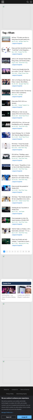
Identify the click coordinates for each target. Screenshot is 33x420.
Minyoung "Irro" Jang (23, 243)
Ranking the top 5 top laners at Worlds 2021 (20, 208)
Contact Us (15, 389)
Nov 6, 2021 (14, 147)
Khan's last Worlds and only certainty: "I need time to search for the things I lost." (21, 240)
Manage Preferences (6, 412)
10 (28, 251)
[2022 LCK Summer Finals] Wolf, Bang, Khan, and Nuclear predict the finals (21, 60)
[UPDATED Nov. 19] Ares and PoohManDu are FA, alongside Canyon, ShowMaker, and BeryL (21, 123)
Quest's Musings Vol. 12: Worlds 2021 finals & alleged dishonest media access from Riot (21, 134)
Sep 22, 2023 (15, 41)
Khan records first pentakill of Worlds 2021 (20, 187)
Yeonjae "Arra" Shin (22, 52)
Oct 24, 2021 (15, 169)
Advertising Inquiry (21, 394)
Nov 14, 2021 (15, 137)
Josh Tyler (20, 94)
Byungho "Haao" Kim (23, 41)
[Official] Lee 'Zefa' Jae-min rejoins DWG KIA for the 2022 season (20, 113)
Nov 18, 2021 (15, 126)
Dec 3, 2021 (14, 105)
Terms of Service (24, 389)
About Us (6, 389)
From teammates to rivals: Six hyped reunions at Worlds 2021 (20, 219)
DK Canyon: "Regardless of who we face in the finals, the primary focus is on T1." (21, 166)
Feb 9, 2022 (14, 73)
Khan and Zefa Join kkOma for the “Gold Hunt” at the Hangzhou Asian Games (21, 49)
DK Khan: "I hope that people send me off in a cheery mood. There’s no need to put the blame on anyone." (21, 145)
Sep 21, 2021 (15, 232)
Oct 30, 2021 (15, 158)
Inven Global (10, 2)
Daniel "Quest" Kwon (24, 115)
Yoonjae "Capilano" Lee (23, 105)
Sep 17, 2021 (15, 243)
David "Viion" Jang (23, 62)
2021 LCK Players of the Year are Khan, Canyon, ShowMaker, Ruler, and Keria (21, 81)
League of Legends (17, 43)
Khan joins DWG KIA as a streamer (19, 102)
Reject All (8, 417)
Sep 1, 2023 (14, 52)
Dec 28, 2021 (15, 83)
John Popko (21, 211)
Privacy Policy (10, 394)
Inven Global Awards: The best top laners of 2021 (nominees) (21, 91)
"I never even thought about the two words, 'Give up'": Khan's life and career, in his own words (21, 70)
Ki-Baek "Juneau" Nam (23, 73)
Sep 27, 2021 (15, 200)
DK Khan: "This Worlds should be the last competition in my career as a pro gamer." (21, 198)
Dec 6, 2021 (14, 94)
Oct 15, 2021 (15, 190)
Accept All (24, 417)
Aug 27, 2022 (15, 62)
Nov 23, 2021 (15, 115)
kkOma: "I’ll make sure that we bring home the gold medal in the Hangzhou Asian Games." (21, 38)
